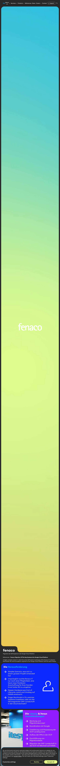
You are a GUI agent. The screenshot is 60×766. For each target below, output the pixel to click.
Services (13, 3)
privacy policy (18, 756)
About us (7, 3)
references (6, 657)
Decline (36, 762)
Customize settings (9, 762)
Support (51, 3)
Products (20, 3)
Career (38, 3)
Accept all (50, 762)
